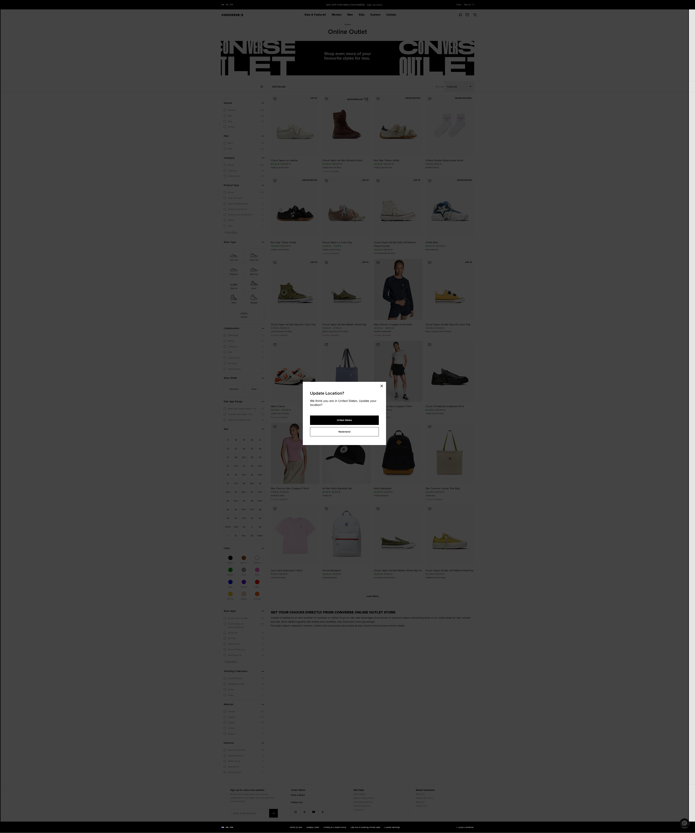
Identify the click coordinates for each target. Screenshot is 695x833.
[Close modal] (383, 385)
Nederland (344, 431)
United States (344, 420)
